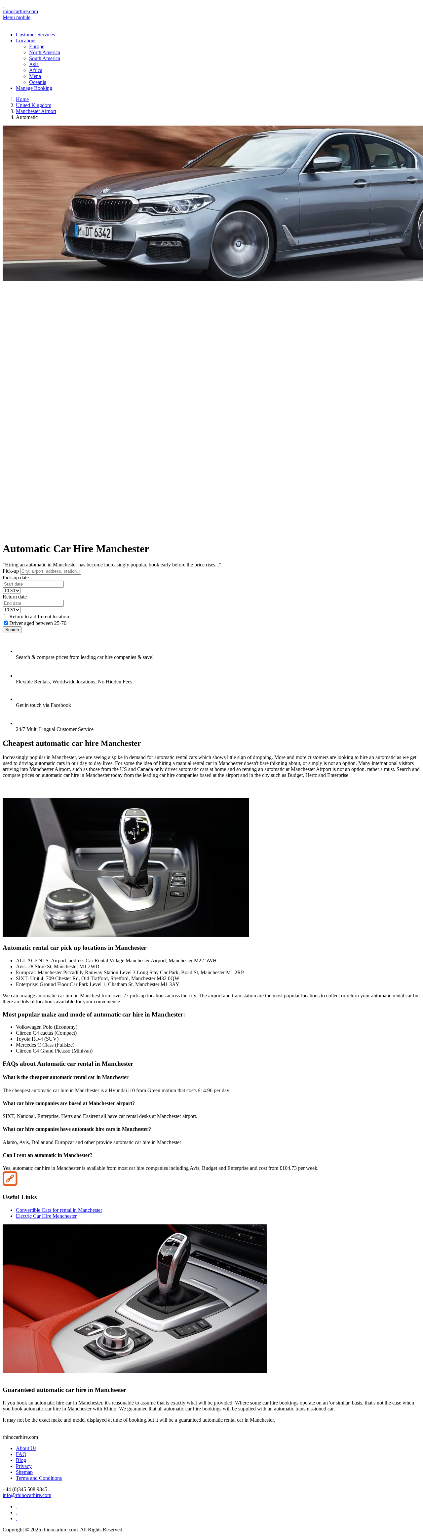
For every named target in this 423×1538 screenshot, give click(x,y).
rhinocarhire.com (20, 11)
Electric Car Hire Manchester (46, 1216)
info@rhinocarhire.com (27, 1495)
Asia (34, 64)
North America (44, 52)
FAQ (21, 1454)
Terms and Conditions (39, 1478)
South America (44, 58)
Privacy (24, 1466)
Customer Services (35, 34)
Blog (21, 1460)
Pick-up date (16, 577)
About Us (26, 1448)
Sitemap (24, 1472)
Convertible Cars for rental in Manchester (59, 1210)
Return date (15, 596)
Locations (26, 40)
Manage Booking (34, 88)
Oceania (37, 82)
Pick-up (11, 571)
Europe (36, 46)
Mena (35, 76)
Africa (35, 70)
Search (12, 629)
